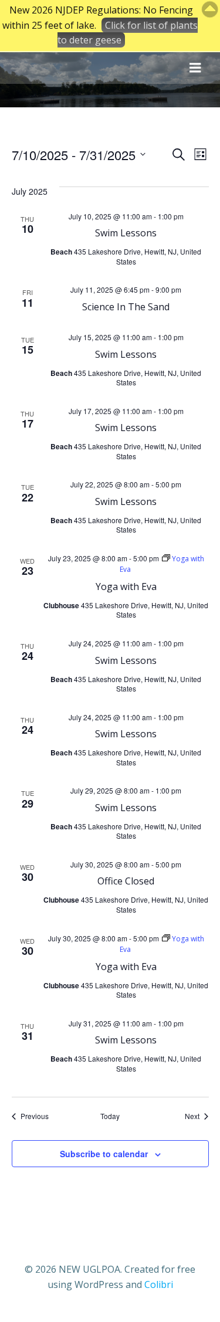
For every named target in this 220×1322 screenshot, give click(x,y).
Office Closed (125, 880)
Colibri (158, 1284)
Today (110, 1116)
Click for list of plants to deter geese (127, 33)
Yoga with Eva (126, 586)
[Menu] (195, 68)
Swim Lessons (126, 232)
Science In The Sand (126, 306)
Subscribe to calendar (104, 1154)
